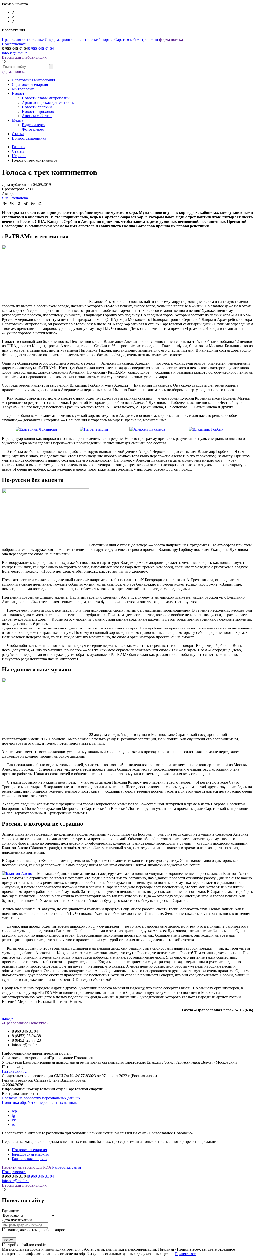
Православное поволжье (80, 39)
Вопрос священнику (29, 138)
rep (14, 1111)
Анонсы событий (37, 116)
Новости (19, 93)
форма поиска (171, 39)
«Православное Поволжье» (25, 1023)
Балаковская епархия (29, 1159)
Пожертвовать (14, 44)
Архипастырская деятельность (48, 102)
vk (14, 1120)
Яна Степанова (15, 198)
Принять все (185, 1254)
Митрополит (23, 89)
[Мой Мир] (40, 203)
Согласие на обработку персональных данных (41, 1098)
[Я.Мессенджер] (5, 203)
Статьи (18, 134)
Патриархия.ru (14, 1071)
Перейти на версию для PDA (26, 1167)
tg (13, 1115)
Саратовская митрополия (33, 80)
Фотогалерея (33, 129)
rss (14, 1124)
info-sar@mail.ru (15, 53)
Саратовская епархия (30, 84)
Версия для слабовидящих (24, 57)
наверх (8, 1018)
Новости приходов (38, 111)
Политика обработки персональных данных (39, 1102)
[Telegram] (26, 203)
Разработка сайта (66, 1167)
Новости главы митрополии (46, 98)
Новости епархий (37, 107)
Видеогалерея (33, 125)
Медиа (17, 120)
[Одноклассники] (19, 203)
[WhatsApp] (33, 203)
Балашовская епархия (30, 1154)
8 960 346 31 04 (41, 48)
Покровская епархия (29, 1150)
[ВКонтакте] (12, 203)
